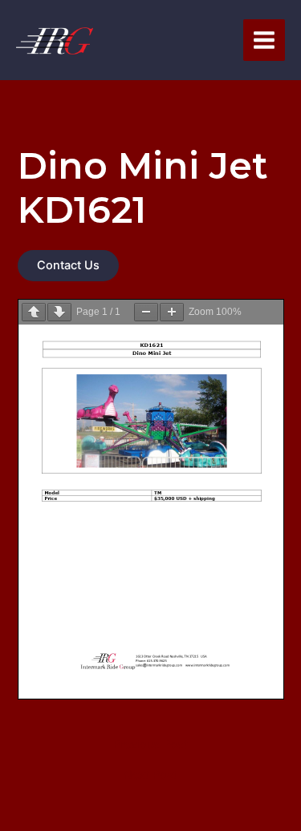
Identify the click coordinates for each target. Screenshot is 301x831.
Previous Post (150, 745)
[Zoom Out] (146, 312)
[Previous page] (34, 312)
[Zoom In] (172, 312)
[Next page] (59, 312)
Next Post (150, 775)
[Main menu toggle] (264, 40)
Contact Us (68, 265)
